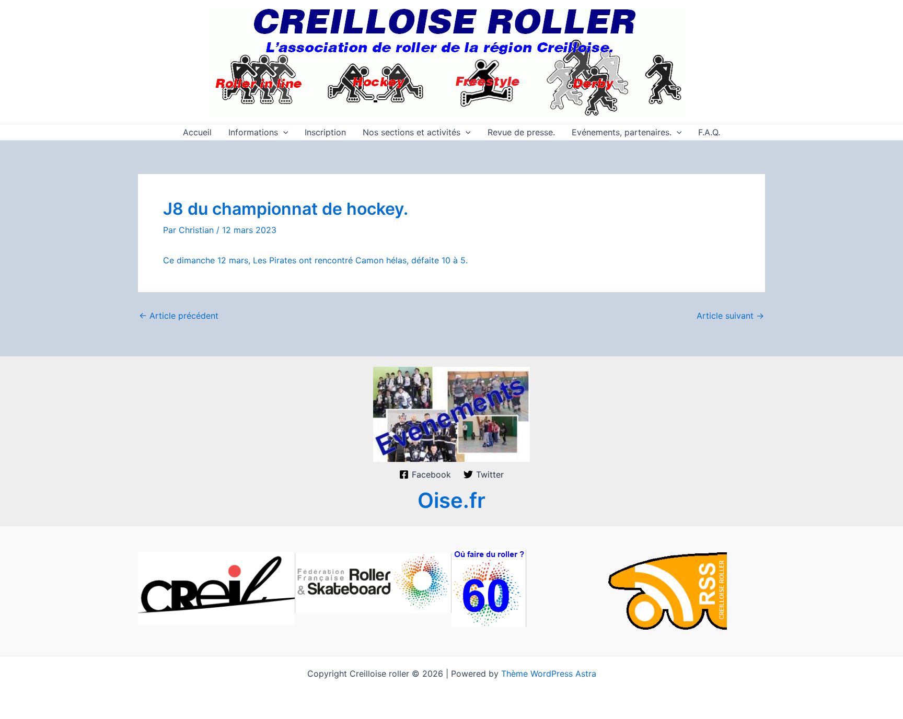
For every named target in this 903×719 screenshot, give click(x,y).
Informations (253, 132)
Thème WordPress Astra (548, 673)
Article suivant (730, 315)
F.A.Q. (709, 132)
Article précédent (178, 315)
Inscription (325, 132)
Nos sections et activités (411, 132)
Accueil (197, 132)
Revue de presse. (521, 132)
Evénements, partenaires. (622, 132)
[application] (283, 132)
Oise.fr (451, 500)
